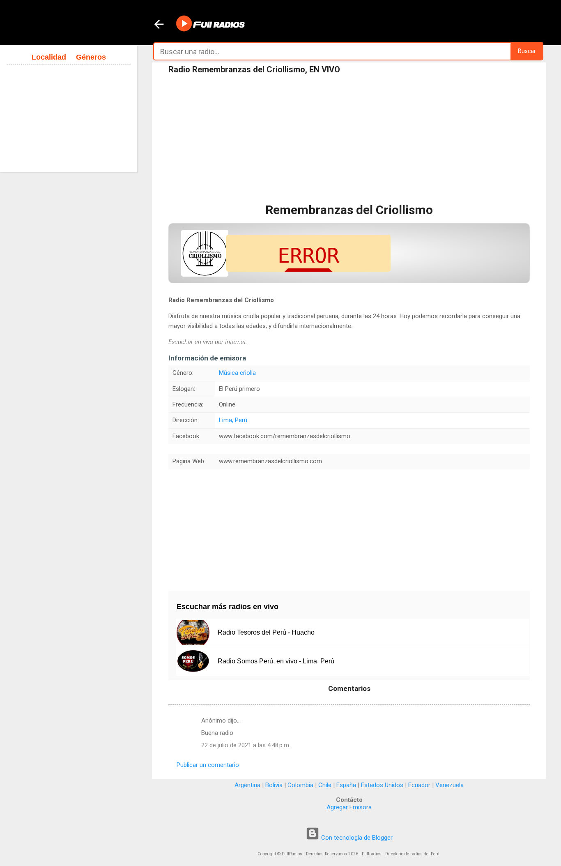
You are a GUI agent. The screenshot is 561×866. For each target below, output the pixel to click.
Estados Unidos (382, 785)
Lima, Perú (233, 420)
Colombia (300, 785)
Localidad (49, 57)
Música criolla (237, 372)
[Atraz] (159, 25)
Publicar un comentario (208, 765)
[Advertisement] (349, 139)
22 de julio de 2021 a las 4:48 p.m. (245, 745)
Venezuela (449, 785)
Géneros (91, 57)
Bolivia (274, 785)
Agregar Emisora (349, 807)
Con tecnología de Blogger (356, 837)
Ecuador (419, 785)
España (346, 785)
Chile (324, 785)
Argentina (247, 785)
